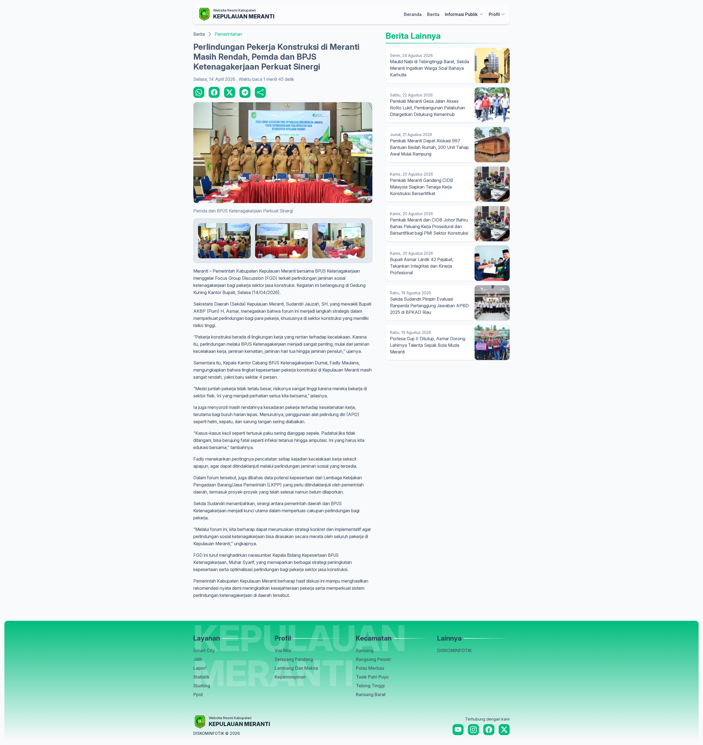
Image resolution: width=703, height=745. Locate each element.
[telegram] (244, 92)
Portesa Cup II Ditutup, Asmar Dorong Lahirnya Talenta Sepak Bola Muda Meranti (427, 345)
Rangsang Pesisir (373, 659)
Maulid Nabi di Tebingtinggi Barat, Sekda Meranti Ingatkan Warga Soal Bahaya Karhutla (429, 68)
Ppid (198, 694)
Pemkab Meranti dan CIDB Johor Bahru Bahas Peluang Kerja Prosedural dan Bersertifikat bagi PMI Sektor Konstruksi (429, 226)
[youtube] (458, 729)
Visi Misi (283, 650)
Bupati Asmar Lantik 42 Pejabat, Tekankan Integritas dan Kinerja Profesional (421, 266)
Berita (433, 14)
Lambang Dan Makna (296, 668)
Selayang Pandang (294, 659)
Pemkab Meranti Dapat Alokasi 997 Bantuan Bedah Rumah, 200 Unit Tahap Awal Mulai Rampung (429, 147)
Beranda (413, 14)
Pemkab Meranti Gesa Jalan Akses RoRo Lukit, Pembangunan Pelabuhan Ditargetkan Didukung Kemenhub (427, 107)
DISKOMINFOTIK (454, 650)
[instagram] (473, 729)
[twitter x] (504, 729)
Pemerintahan (228, 34)
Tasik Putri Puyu (372, 677)
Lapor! (200, 668)
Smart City (204, 650)
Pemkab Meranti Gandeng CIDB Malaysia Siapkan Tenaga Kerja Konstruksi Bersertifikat (421, 187)
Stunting (201, 685)
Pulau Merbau (370, 668)
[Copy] (260, 92)
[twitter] (229, 92)
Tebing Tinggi (370, 685)
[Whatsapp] (198, 92)
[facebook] (214, 92)
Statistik (201, 677)
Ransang (364, 650)
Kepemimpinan (290, 677)
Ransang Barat (371, 694)
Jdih (197, 659)
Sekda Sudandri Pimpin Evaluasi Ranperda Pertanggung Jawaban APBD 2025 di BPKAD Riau (429, 305)
